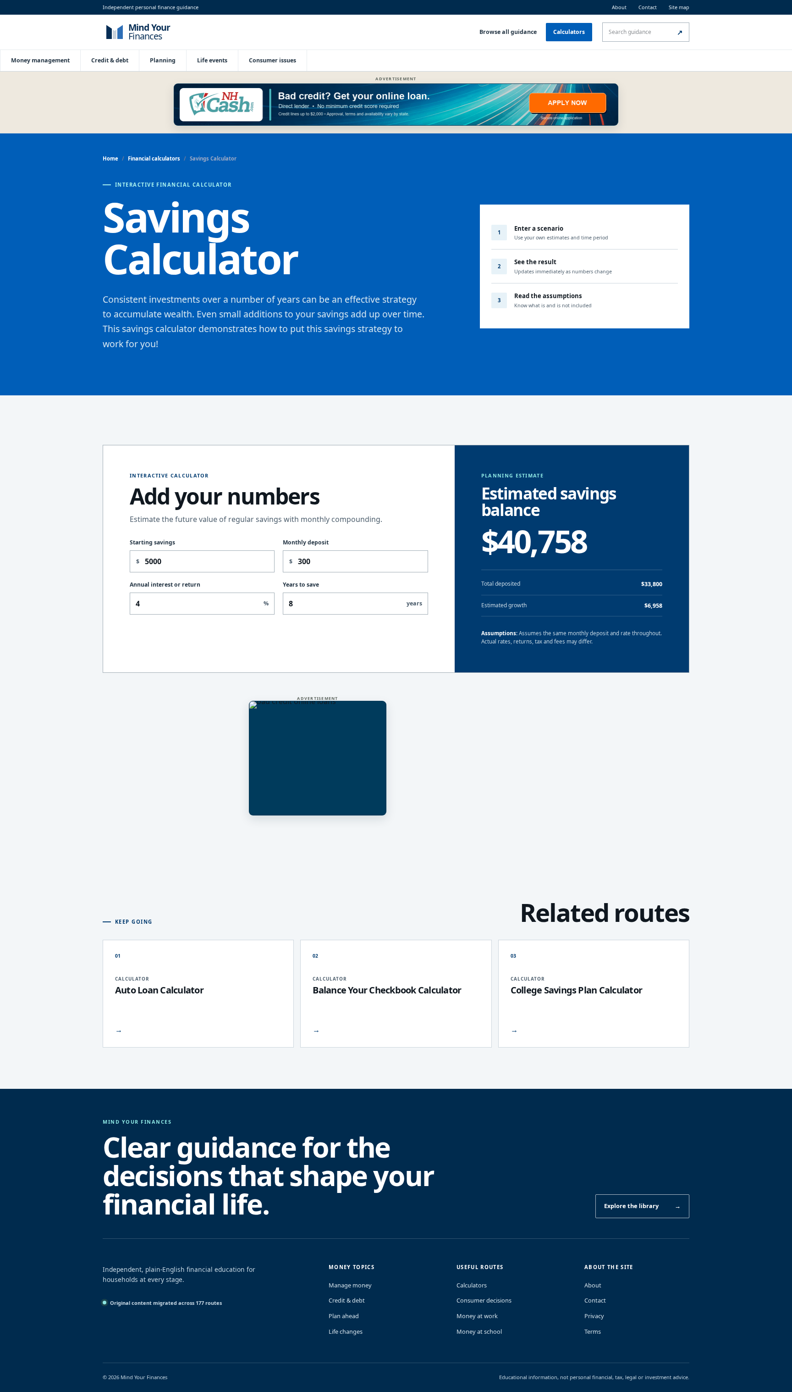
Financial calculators (154, 158)
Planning (163, 60)
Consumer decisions (484, 1300)
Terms (592, 1331)
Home (110, 158)
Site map (679, 7)
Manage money (350, 1285)
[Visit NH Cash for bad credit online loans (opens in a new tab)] (396, 104)
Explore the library (642, 1206)
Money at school (479, 1331)
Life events (212, 60)
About (619, 7)
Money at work (477, 1316)
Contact (647, 7)
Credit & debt (109, 60)
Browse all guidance (508, 32)
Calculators (569, 32)
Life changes (346, 1331)
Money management (40, 60)
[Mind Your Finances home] (162, 32)
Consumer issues (272, 60)
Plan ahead (344, 1316)
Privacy (594, 1316)
